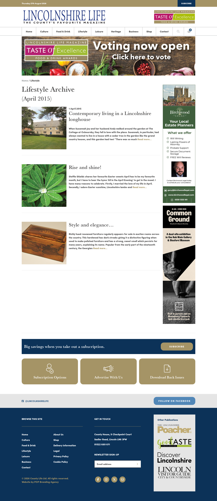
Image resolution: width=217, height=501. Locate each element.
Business (133, 31)
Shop (149, 31)
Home (29, 31)
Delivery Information (64, 445)
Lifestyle (82, 31)
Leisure (99, 31)
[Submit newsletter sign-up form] (137, 464)
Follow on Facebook (174, 400)
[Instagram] (106, 479)
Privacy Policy (60, 456)
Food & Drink (63, 31)
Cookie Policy (60, 461)
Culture (44, 31)
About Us (58, 434)
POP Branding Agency (46, 481)
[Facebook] (98, 479)
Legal (56, 450)
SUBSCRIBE (176, 346)
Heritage (116, 31)
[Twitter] (114, 479)
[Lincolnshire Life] (64, 16)
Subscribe (186, 3)
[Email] (122, 479)
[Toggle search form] (178, 31)
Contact (164, 31)
